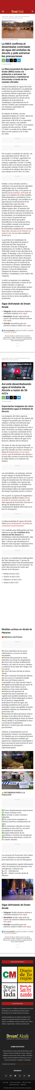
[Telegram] (19, 60)
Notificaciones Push (14, 1084)
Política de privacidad (15, 1082)
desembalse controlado (20, 193)
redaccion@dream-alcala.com (24, 1064)
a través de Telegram (9, 332)
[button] (3, 11)
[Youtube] (29, 1076)
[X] (11, 60)
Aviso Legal (5, 1082)
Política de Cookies (26, 1082)
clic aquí (23, 313)
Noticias (11, 16)
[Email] (15, 60)
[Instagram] (10, 1076)
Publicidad (23, 1084)
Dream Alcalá (5, 16)
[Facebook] (7, 60)
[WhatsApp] (3, 60)
